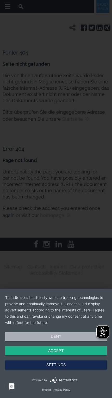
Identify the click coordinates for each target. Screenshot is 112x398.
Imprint (46, 389)
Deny (56, 336)
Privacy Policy (61, 389)
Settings (56, 364)
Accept (56, 350)
